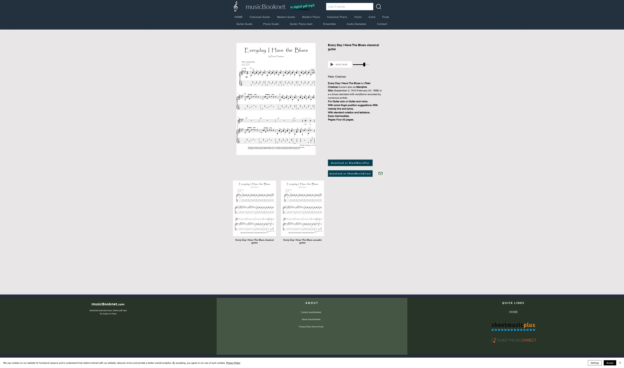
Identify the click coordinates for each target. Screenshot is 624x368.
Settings (595, 362)
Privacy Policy (233, 362)
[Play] (332, 64)
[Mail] (380, 173)
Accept (609, 362)
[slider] (364, 64)
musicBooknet (266, 6)
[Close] (620, 362)
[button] (300, 6)
